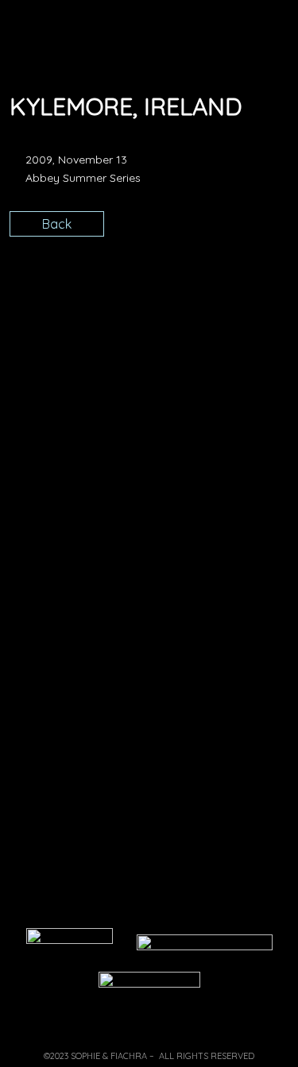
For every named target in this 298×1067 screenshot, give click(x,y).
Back (57, 224)
